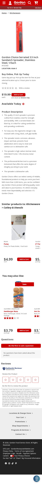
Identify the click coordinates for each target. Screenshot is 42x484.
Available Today (12, 103)
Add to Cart (18, 95)
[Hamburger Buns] (18, 294)
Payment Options (29, 453)
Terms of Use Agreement (24, 451)
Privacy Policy (8, 451)
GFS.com (6, 449)
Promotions (20, 421)
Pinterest (16, 463)
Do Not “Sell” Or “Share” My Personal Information (21, 458)
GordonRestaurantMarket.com (22, 449)
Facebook (6, 463)
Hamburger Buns (11, 310)
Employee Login (9, 453)
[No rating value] (8, 88)
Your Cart (20, 417)
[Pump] (18, 227)
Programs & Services (20, 430)
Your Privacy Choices (22, 456)
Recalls (19, 453)
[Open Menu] (4, 3)
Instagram (9, 463)
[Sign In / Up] (10, 3)
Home (4, 13)
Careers (6, 456)
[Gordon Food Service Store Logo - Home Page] (19, 3)
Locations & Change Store (20, 413)
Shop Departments (20, 426)
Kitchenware (15, 13)
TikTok (12, 463)
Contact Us (20, 434)
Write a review (24, 88)
